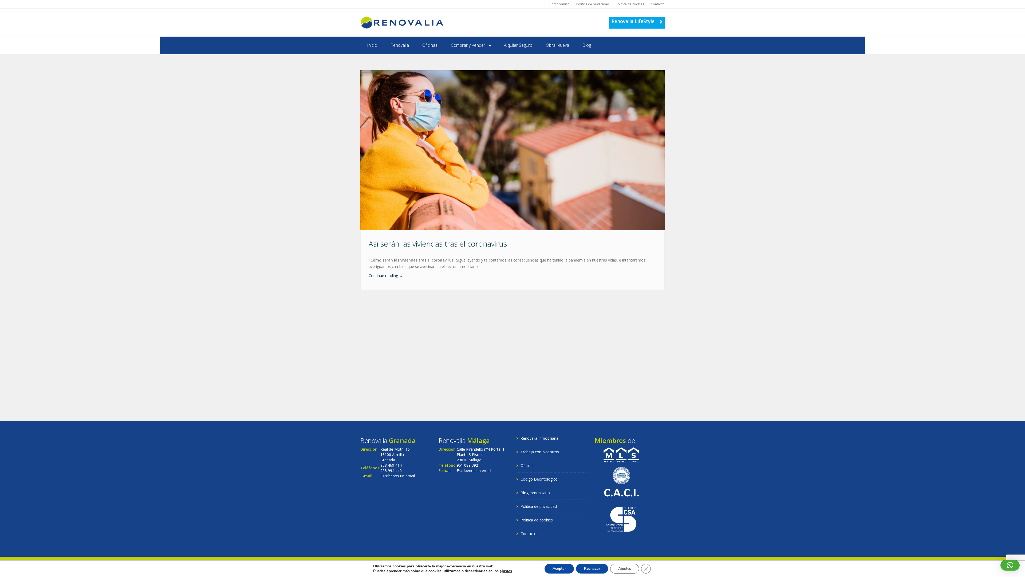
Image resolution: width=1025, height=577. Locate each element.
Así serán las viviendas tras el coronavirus (438, 244)
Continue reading (386, 275)
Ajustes (624, 568)
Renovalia (400, 45)
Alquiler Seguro (518, 45)
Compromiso (559, 4)
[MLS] (621, 454)
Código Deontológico (539, 479)
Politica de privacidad (592, 4)
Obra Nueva (557, 45)
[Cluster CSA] (621, 518)
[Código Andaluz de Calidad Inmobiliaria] (621, 492)
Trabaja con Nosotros (540, 451)
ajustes (506, 571)
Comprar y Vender (468, 45)
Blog (586, 45)
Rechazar (592, 568)
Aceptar (559, 568)
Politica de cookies (630, 4)
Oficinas (429, 45)
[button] (1010, 565)
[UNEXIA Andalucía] (621, 474)
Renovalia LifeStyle (634, 21)
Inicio (372, 45)
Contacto (658, 4)
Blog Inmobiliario (535, 492)
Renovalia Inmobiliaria (539, 438)
